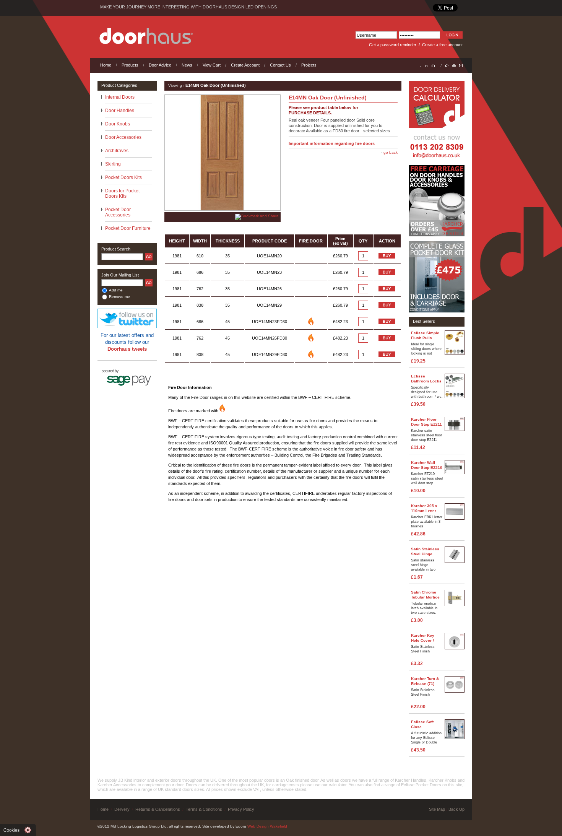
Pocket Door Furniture (128, 228)
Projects (309, 65)
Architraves (116, 150)
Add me (116, 290)
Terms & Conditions (204, 809)
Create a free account (442, 44)
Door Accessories (123, 137)
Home (105, 65)
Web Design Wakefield (267, 826)
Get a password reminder (392, 44)
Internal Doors (120, 97)
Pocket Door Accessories (118, 212)
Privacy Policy (241, 809)
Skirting (113, 164)
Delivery (122, 809)
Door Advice (160, 65)
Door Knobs (117, 124)
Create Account (245, 65)
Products (130, 65)
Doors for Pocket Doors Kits (122, 193)
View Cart (212, 65)
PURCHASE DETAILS (310, 113)
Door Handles (119, 110)
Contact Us (280, 65)
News (187, 65)
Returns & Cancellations (157, 809)
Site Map (437, 809)
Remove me (119, 296)
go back (390, 152)
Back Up (456, 809)
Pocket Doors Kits (123, 177)
